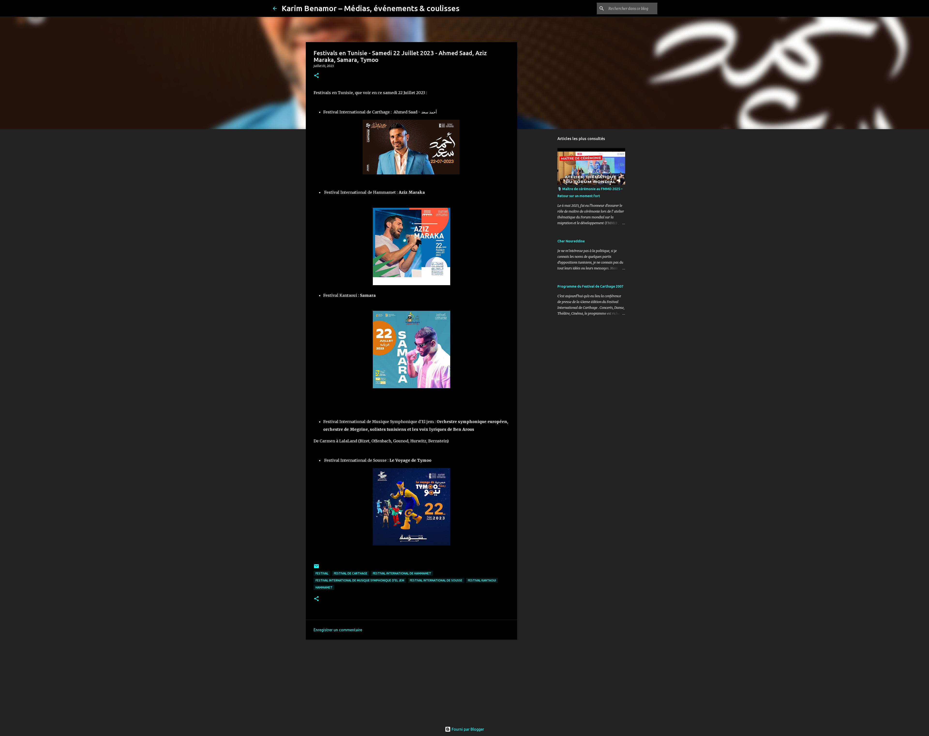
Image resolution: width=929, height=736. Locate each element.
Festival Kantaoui (482, 580)
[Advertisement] (411, 681)
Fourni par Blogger (467, 729)
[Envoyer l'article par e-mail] (316, 568)
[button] (316, 76)
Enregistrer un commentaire (338, 630)
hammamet (323, 587)
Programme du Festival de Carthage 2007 (590, 286)
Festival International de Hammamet (402, 573)
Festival (321, 573)
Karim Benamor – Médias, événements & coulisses (370, 8)
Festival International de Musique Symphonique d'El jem (359, 580)
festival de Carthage (350, 573)
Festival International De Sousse (436, 580)
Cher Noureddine (571, 241)
